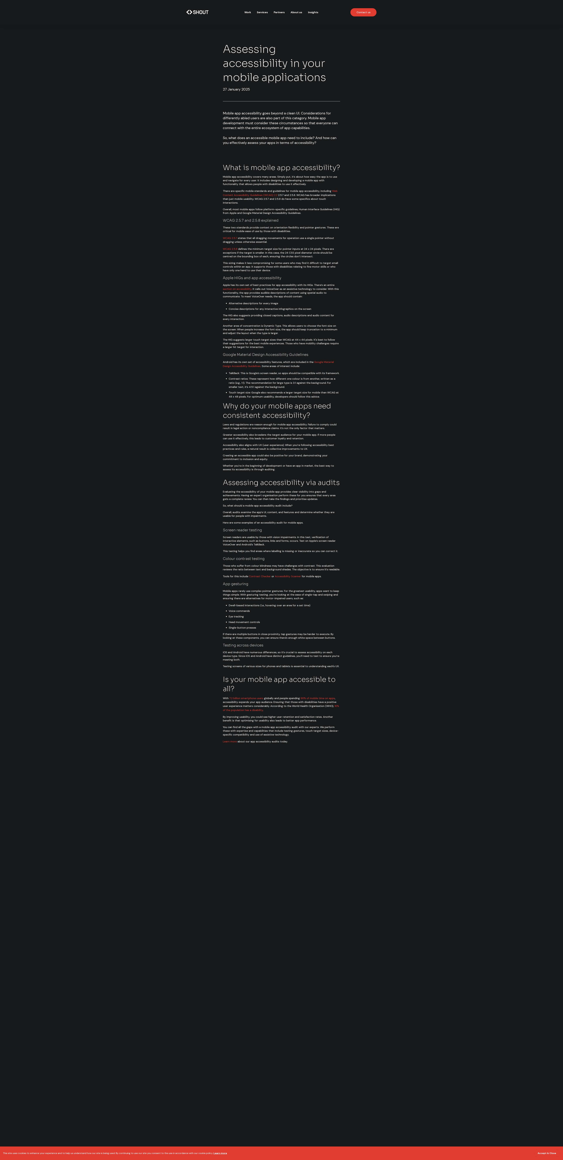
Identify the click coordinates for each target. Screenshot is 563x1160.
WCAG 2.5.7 (230, 238)
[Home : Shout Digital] (197, 12)
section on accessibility (237, 289)
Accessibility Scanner (288, 576)
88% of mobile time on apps (318, 698)
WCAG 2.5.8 (230, 249)
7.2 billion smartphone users (246, 698)
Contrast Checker (260, 576)
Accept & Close (547, 1153)
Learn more (230, 741)
